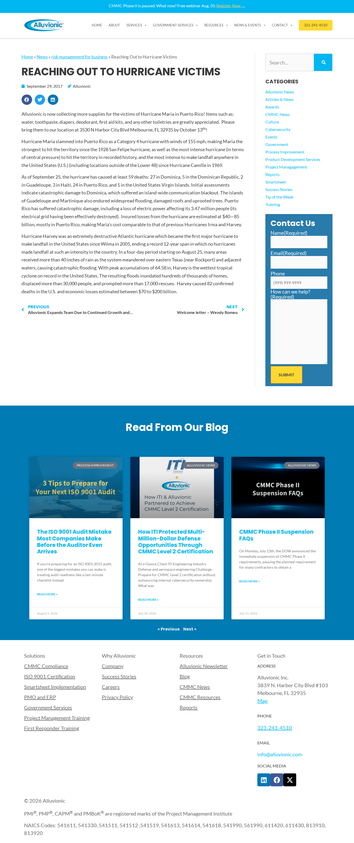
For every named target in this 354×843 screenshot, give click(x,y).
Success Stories (278, 189)
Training (272, 204)
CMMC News (277, 114)
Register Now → (230, 5)
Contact (280, 25)
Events (271, 136)
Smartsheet (275, 181)
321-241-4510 (274, 727)
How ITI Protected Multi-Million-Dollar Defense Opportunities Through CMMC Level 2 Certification (175, 541)
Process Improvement (285, 151)
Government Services (173, 25)
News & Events (247, 25)
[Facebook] (276, 779)
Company (112, 666)
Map (262, 701)
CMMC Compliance (46, 666)
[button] (27, 99)
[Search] (323, 62)
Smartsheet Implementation (55, 687)
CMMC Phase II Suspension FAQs (276, 535)
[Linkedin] (263, 779)
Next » (189, 629)
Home (97, 25)
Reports (272, 174)
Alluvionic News (279, 91)
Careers (111, 687)
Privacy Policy (117, 697)
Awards (272, 106)
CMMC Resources (200, 697)
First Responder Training (51, 728)
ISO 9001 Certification (49, 676)
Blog (185, 676)
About (114, 25)
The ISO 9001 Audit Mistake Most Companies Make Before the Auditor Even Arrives (74, 541)
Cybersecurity (278, 129)
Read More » (47, 594)
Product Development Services (292, 159)
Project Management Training (57, 718)
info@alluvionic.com (279, 754)
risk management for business (79, 57)
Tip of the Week (279, 196)
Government (276, 144)
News (42, 57)
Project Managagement (286, 166)
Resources (213, 25)
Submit (286, 374)
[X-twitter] (289, 779)
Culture (272, 121)
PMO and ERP (40, 697)
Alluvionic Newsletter (204, 666)
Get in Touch (271, 656)
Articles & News (279, 99)
